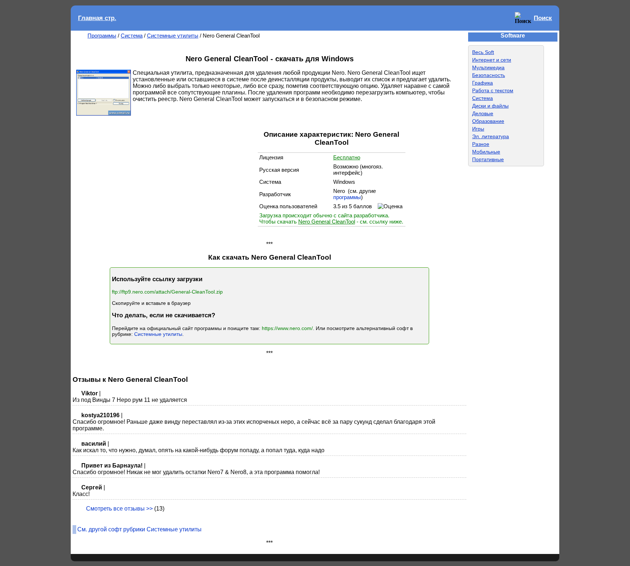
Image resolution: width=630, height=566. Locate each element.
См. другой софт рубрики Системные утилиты (139, 529)
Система (132, 35)
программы (347, 197)
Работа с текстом (492, 90)
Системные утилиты (172, 35)
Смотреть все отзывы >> (119, 508)
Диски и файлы (490, 106)
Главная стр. (97, 18)
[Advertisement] (185, 178)
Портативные (488, 159)
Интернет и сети (491, 60)
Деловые (482, 113)
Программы (102, 35)
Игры (478, 129)
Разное (480, 144)
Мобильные (486, 152)
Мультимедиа (488, 67)
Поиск (543, 18)
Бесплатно (346, 157)
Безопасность (488, 75)
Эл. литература (490, 136)
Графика (482, 83)
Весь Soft (483, 52)
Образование (488, 121)
